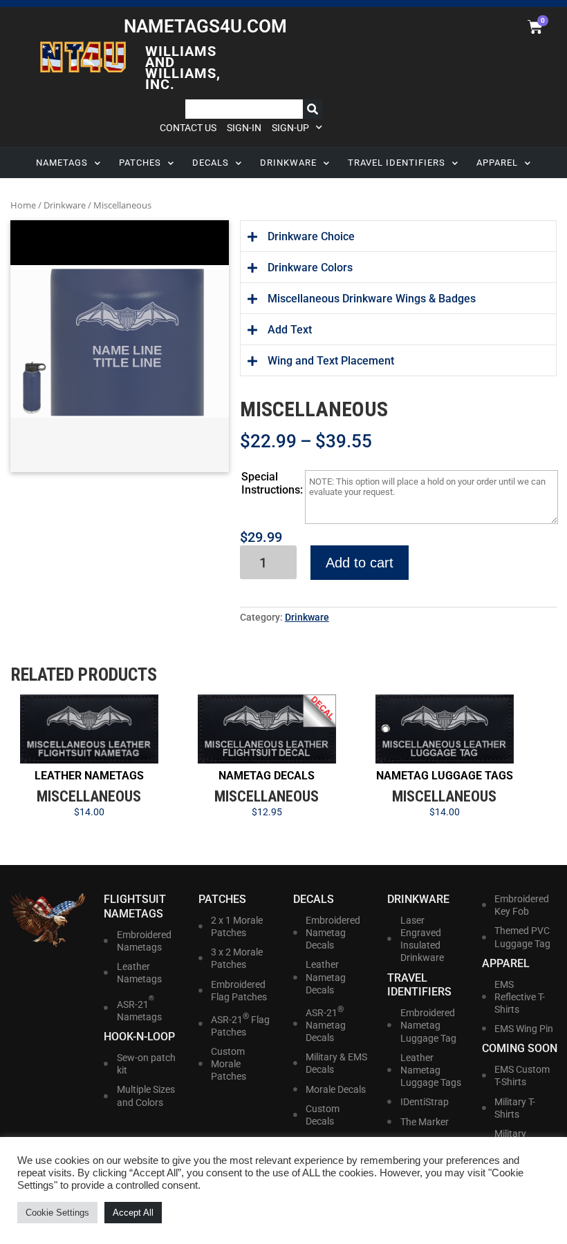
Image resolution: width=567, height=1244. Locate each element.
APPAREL (497, 162)
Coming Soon (519, 1048)
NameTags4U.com (205, 26)
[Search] (312, 109)
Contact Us (188, 127)
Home (23, 205)
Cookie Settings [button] (57, 1212)
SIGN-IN (244, 127)
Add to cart (359, 562)
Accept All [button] (133, 1212)
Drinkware (65, 205)
